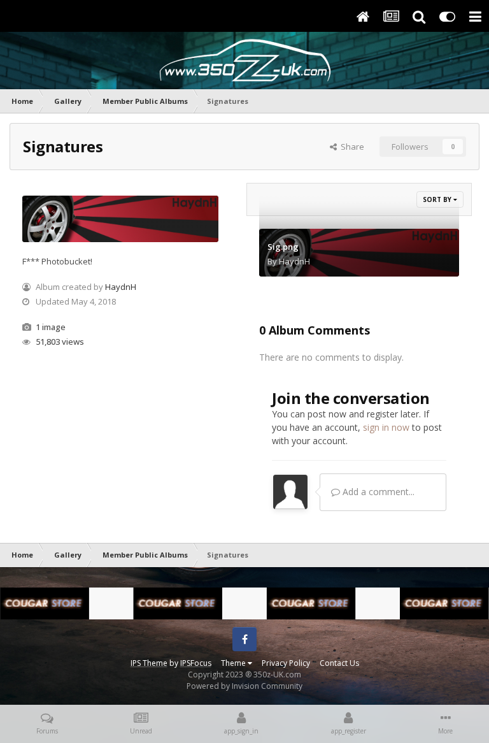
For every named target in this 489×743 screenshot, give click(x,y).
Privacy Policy (286, 663)
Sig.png (283, 246)
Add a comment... (377, 492)
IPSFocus (195, 663)
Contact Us (339, 663)
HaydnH (120, 286)
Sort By (438, 199)
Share (350, 146)
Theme (234, 663)
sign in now (386, 427)
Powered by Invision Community (244, 686)
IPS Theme (149, 663)
